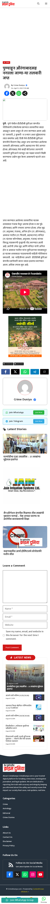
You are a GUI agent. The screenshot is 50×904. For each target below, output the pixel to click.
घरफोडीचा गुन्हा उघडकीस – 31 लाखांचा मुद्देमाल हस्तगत (21, 458)
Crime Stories (9, 817)
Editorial (6, 813)
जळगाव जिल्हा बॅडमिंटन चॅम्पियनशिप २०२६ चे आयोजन (19, 707)
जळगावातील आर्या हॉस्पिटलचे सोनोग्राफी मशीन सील (22, 552)
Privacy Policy (9, 845)
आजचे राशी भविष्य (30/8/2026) (17, 715)
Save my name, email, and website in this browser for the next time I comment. (24, 635)
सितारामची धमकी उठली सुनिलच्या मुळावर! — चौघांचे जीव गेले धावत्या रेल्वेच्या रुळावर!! (18, 739)
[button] (38, 4)
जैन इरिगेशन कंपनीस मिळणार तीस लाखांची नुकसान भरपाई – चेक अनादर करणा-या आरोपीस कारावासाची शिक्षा (23, 516)
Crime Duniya (19, 85)
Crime (5, 804)
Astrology (7, 808)
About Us (7, 832)
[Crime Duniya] (8, 4)
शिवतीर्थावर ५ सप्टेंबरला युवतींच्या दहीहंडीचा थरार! (17, 727)
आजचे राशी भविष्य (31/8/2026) (17, 695)
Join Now (38, 412)
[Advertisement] (25, 35)
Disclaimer (7, 841)
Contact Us (7, 837)
